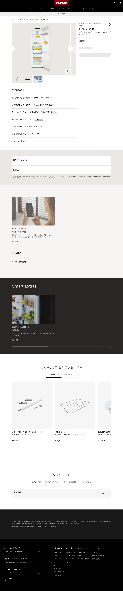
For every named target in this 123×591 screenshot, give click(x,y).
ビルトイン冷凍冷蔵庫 (32, 19)
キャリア (56, 562)
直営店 (56, 555)
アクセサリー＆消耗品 (65, 8)
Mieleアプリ (81, 555)
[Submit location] (39, 552)
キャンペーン (70, 559)
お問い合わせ (57, 575)
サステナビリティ (59, 559)
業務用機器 (95, 552)
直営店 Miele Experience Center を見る (15, 562)
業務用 (91, 8)
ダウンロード (104, 493)
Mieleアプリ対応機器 (84, 559)
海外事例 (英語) (96, 559)
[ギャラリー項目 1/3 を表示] (17, 79)
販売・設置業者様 (59, 572)
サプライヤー (57, 568)
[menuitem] (33, 8)
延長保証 (68, 565)
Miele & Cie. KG (33, 134)
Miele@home (81, 552)
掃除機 (52, 8)
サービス (82, 8)
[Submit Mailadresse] (39, 573)
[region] (44, 49)
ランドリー (43, 8)
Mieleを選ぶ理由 (70, 552)
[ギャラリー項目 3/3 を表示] (38, 79)
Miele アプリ (86, 482)
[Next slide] (70, 49)
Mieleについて (58, 552)
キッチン (32, 8)
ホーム (14, 19)
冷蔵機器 (20, 19)
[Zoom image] (67, 71)
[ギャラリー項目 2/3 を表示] (27, 79)
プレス (56, 565)
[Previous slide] (12, 49)
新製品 (68, 562)
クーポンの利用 (70, 555)
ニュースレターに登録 (13, 570)
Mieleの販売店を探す (13, 548)
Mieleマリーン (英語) (98, 555)
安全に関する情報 (19, 141)
